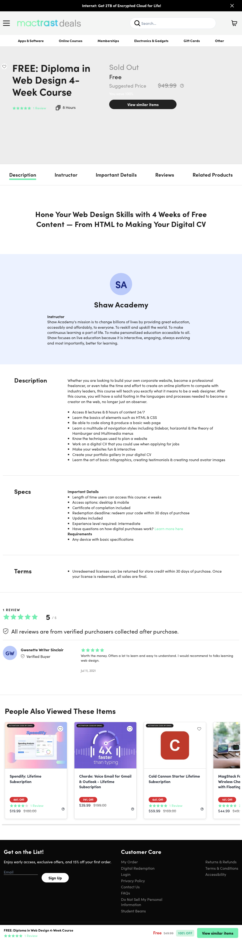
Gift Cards (192, 40)
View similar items (143, 104)
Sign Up (55, 877)
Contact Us (130, 886)
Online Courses (70, 40)
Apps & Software (31, 40)
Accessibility (215, 874)
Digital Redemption (138, 868)
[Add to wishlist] (4, 66)
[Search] (137, 23)
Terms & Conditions (221, 868)
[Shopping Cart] (234, 23)
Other (219, 40)
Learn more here (169, 528)
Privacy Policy (133, 880)
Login (125, 874)
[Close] (232, 5)
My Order (129, 861)
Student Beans (133, 910)
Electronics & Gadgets (151, 40)
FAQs (125, 892)
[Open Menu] (7, 23)
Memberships (108, 40)
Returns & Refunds (221, 861)
